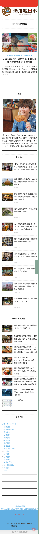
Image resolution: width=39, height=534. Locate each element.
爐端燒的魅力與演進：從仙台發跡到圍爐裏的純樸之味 (25, 240)
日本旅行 (7, 451)
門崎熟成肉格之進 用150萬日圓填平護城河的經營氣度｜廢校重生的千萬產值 (25, 196)
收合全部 (13, 424)
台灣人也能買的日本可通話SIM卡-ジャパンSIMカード (25, 300)
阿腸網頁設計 (23, 526)
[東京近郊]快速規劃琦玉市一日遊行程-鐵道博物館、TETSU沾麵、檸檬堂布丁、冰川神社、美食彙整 (25, 351)
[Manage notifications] (34, 529)
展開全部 (5, 424)
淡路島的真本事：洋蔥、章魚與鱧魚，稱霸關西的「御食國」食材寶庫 (25, 181)
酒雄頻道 (7, 435)
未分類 (6, 454)
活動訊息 (7, 427)
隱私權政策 (23, 532)
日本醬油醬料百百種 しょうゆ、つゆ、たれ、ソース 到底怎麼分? (25, 371)
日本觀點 (7, 459)
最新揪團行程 (9, 429)
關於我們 (15, 532)
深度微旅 (7, 438)
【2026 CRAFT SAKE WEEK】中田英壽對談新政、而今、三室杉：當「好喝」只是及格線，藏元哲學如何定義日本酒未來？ (25, 167)
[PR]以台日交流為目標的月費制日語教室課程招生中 (19, 509)
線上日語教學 (9, 465)
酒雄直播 (7, 446)
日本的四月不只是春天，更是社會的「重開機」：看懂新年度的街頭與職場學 (25, 286)
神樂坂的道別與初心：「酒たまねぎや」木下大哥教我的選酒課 (25, 255)
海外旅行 (7, 468)
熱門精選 (7, 443)
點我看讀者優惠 (19, 506)
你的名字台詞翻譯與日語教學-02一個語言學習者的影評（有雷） (24, 392)
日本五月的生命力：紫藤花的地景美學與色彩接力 (25, 210)
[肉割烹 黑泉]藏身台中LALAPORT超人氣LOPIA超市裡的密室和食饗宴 (25, 360)
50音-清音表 (18, 400)
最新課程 (7, 432)
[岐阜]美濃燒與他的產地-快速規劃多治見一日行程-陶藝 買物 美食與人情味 (25, 338)
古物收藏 (7, 440)
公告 (5, 470)
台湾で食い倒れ (9, 449)
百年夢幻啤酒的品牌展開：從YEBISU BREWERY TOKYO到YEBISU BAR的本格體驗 (25, 226)
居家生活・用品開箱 (14, 55)
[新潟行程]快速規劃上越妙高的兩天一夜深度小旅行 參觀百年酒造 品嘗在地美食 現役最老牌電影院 (25, 383)
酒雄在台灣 (28, 55)
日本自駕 (7, 457)
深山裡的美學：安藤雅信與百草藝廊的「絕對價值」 (25, 270)
